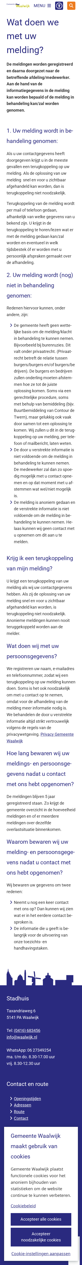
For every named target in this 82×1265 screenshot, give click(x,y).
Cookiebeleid (23, 1206)
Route (19, 1111)
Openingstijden (27, 1098)
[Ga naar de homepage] (18, 5)
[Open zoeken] (71, 6)
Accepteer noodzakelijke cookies (41, 1236)
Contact (21, 1118)
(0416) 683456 (27, 1030)
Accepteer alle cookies (40, 1219)
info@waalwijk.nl (22, 1037)
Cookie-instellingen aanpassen (40, 1253)
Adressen (22, 1105)
